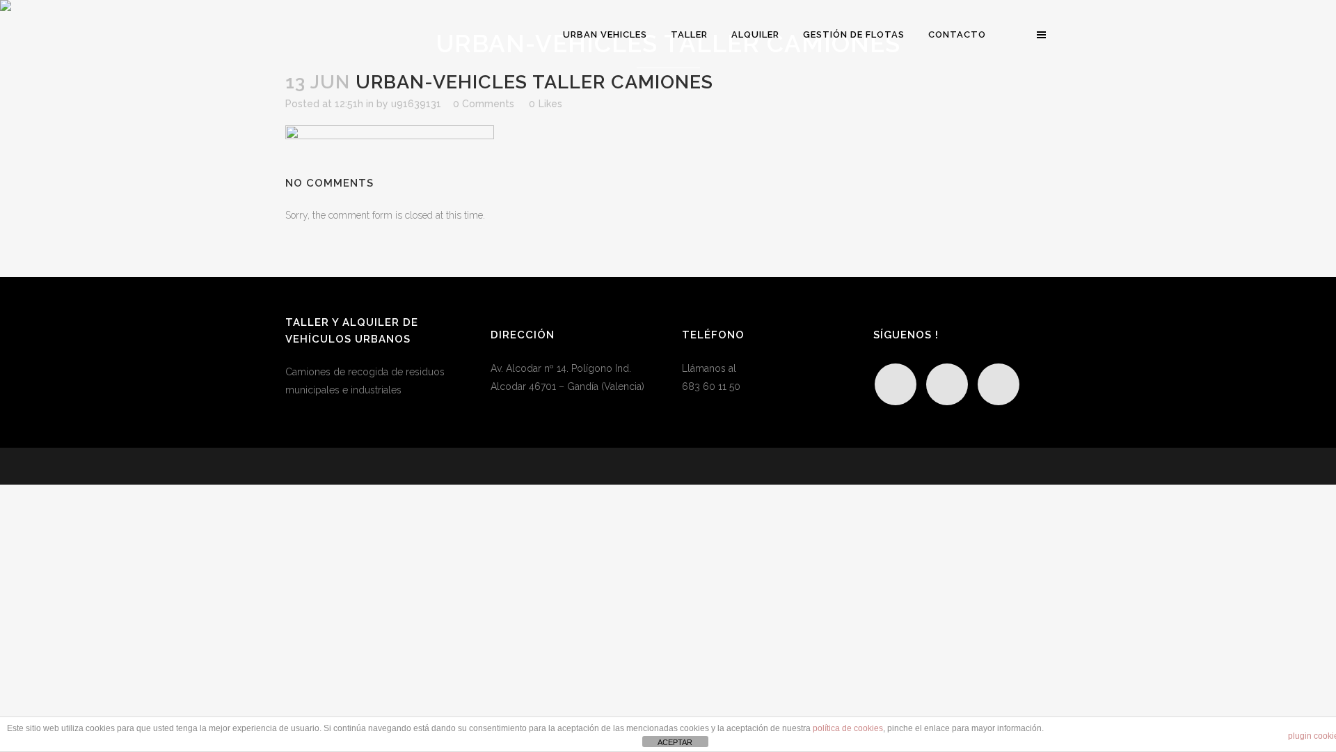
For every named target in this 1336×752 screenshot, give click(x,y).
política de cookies (848, 728)
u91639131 (416, 103)
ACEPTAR (675, 742)
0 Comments (483, 103)
